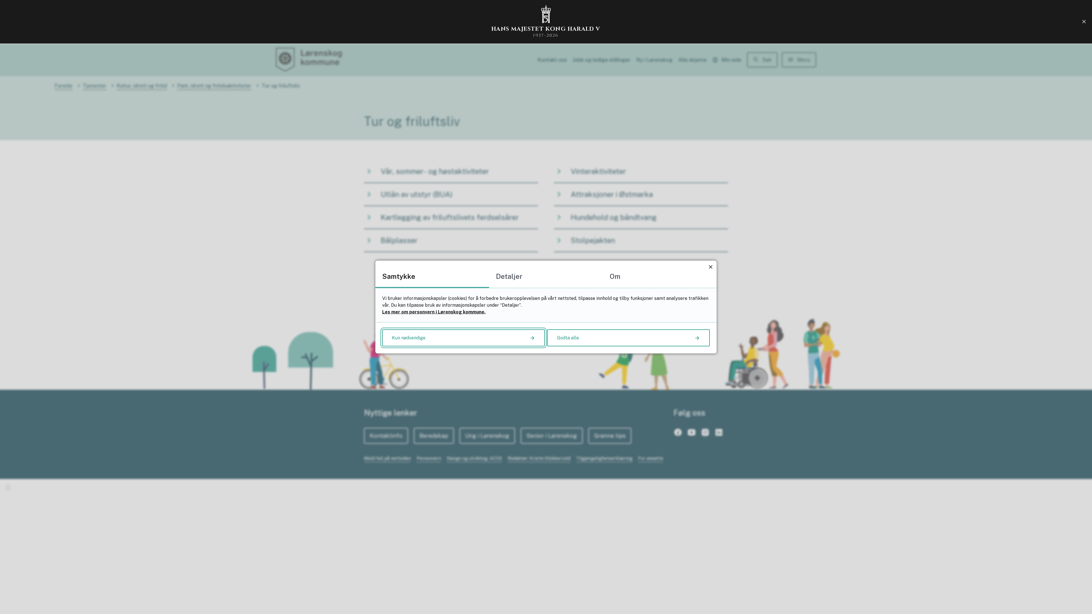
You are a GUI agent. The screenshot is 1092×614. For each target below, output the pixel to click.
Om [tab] (615, 276)
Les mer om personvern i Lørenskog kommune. (433, 312)
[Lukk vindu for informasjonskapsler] (710, 267)
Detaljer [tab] (509, 276)
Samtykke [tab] (398, 276)
